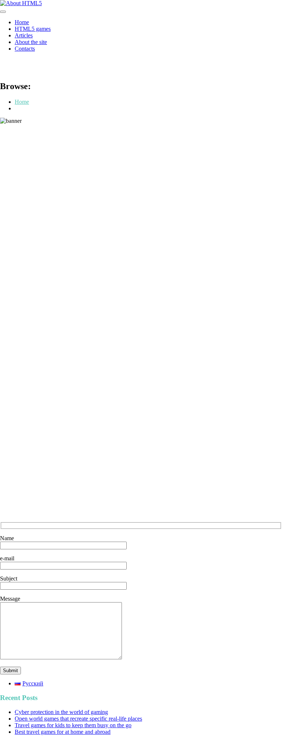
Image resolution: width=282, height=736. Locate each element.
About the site (31, 42)
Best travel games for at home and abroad (63, 732)
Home (22, 22)
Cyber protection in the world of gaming (61, 712)
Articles (24, 35)
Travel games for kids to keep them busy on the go (73, 725)
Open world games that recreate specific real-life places (78, 718)
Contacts (25, 48)
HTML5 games (33, 29)
